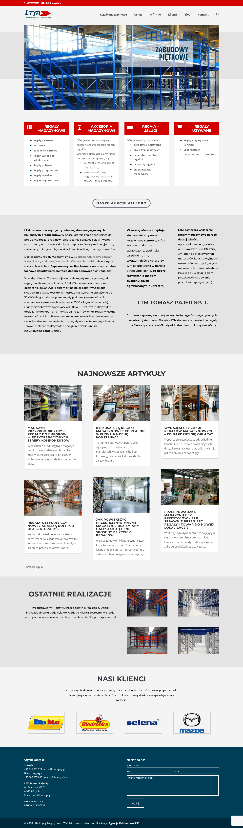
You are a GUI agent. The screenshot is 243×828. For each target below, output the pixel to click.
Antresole (39, 145)
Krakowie (47, 261)
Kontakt (203, 14)
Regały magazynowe (113, 14)
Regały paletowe (43, 140)
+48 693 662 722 (33, 769)
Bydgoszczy (104, 256)
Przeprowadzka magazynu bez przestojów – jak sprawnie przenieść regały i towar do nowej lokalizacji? (189, 520)
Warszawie (78, 261)
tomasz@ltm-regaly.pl (55, 777)
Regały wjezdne (43, 175)
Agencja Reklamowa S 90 (124, 823)
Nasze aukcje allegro (121, 203)
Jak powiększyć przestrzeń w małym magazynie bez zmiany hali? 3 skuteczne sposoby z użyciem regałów (117, 527)
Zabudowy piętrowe (45, 150)
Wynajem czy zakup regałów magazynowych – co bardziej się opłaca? (189, 431)
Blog (187, 14)
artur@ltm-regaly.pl (54, 769)
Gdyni (91, 256)
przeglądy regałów (145, 164)
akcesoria (95, 153)
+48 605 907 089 (33, 777)
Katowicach (32, 261)
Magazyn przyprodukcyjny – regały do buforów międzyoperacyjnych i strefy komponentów (49, 434)
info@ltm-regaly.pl (43, 795)
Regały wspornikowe (46, 180)
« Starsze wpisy (33, 567)
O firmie (155, 14)
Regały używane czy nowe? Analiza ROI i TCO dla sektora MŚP (51, 526)
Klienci (172, 14)
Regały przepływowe (46, 170)
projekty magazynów (146, 149)
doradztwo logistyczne (147, 144)
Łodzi (90, 261)
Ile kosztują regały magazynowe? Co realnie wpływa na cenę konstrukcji (120, 432)
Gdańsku (80, 256)
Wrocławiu (62, 261)
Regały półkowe (43, 165)
